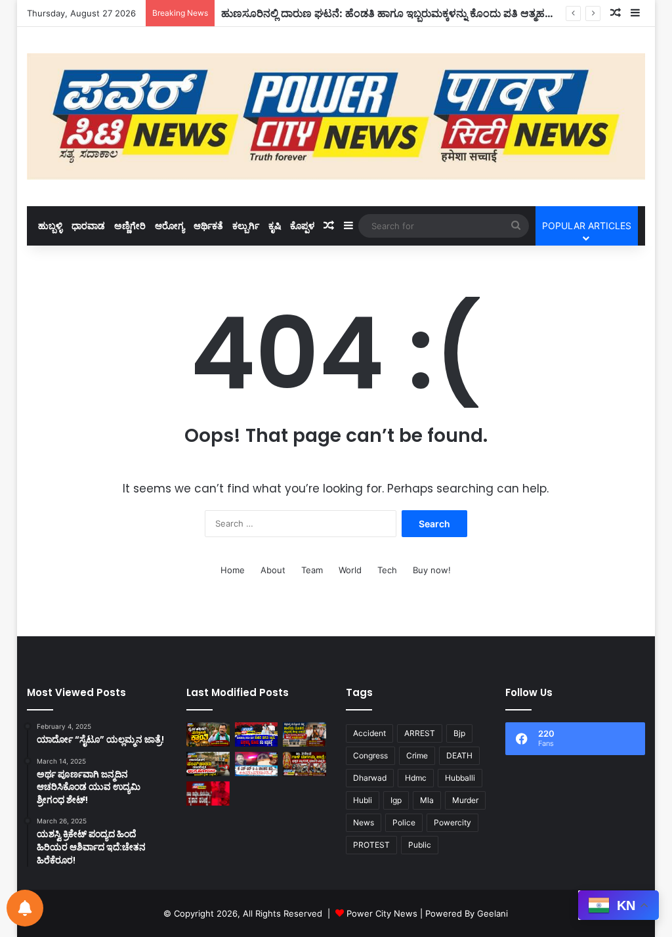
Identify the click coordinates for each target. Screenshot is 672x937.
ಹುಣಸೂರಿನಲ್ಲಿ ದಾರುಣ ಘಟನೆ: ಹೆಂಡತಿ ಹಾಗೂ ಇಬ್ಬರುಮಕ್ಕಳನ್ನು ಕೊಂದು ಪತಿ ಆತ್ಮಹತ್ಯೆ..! (391, 13)
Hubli (362, 800)
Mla (427, 800)
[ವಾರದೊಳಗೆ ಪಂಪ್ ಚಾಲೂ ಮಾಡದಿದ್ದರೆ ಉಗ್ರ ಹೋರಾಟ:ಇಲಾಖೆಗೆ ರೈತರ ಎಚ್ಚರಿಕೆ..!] (208, 764)
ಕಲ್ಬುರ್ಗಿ (245, 225)
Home (232, 570)
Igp (396, 800)
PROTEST (371, 845)
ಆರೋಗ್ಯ (169, 225)
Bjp (459, 733)
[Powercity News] (336, 116)
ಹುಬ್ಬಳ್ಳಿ (50, 225)
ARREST (419, 733)
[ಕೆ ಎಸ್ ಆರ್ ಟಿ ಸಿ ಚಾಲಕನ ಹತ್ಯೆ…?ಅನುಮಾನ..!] (256, 764)
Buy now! (432, 570)
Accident (369, 733)
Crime (417, 755)
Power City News (381, 913)
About (273, 570)
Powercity (452, 822)
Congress (370, 755)
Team (312, 570)
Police (403, 822)
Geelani (492, 913)
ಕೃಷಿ (274, 225)
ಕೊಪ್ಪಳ (302, 225)
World (350, 570)
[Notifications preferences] (25, 908)
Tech (387, 570)
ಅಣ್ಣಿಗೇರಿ (130, 225)
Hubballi (460, 778)
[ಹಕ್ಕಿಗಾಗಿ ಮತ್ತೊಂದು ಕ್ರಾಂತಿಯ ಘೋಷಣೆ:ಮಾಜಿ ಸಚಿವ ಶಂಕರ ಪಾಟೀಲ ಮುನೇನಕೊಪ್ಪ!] (208, 734)
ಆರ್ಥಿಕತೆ (208, 225)
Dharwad (370, 778)
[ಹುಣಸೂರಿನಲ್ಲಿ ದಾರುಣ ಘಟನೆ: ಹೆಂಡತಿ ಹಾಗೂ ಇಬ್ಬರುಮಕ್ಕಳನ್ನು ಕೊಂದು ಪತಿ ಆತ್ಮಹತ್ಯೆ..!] (256, 734)
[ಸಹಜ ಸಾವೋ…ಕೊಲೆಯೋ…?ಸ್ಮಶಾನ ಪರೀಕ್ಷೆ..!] (208, 793)
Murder (465, 800)
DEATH (459, 755)
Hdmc (416, 778)
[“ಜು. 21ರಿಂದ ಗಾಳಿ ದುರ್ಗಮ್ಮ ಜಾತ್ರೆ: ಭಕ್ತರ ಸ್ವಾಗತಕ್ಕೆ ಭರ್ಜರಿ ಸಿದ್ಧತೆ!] (304, 764)
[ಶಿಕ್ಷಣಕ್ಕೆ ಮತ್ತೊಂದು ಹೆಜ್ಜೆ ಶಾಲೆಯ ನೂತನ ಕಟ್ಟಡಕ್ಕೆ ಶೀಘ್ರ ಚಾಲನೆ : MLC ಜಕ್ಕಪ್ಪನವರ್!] (304, 734)
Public (419, 845)
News (363, 822)
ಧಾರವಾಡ (88, 225)
